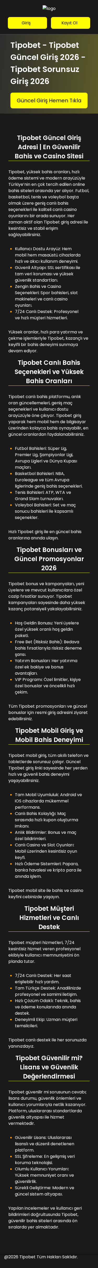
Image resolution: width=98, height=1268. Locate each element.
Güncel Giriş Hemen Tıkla (49, 100)
